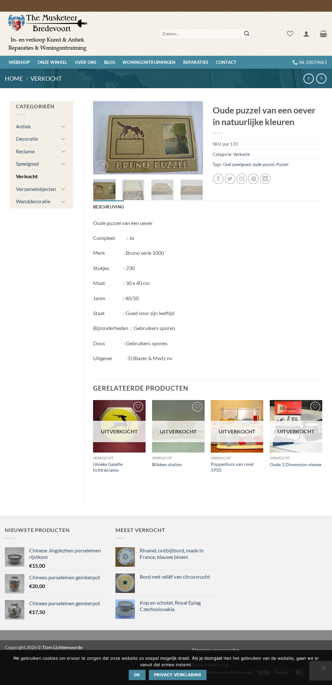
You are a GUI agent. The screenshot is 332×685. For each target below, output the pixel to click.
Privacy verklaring (177, 674)
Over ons (86, 62)
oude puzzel (263, 164)
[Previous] (103, 138)
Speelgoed (27, 163)
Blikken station (167, 464)
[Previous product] (321, 79)
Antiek (23, 126)
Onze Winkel (52, 62)
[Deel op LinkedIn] (265, 178)
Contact (226, 62)
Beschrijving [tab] (108, 206)
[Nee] (323, 669)
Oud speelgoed (237, 164)
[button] (306, 34)
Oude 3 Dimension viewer (296, 464)
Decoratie (27, 139)
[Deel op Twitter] (230, 178)
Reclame (25, 151)
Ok (137, 674)
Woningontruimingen (149, 62)
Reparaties (195, 62)
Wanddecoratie (33, 201)
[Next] (192, 138)
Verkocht (46, 78)
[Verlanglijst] (290, 34)
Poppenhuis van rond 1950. (232, 467)
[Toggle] (63, 126)
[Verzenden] (246, 33)
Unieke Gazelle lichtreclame (108, 467)
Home (14, 78)
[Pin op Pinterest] (253, 178)
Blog (109, 62)
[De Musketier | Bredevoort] (77, 34)
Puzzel (282, 164)
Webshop (19, 62)
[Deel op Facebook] (218, 178)
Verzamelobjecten (36, 189)
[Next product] (308, 79)
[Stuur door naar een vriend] (241, 178)
